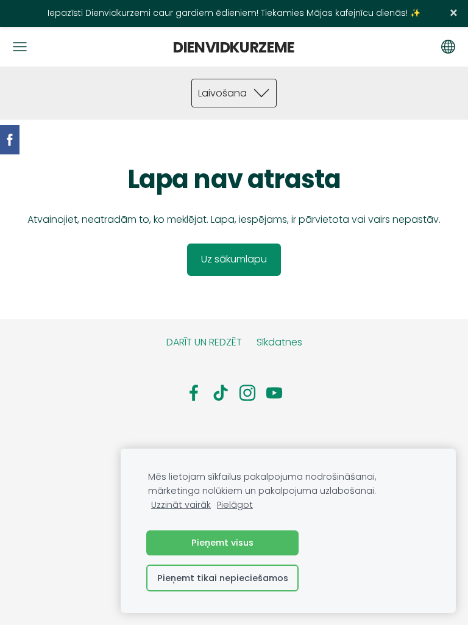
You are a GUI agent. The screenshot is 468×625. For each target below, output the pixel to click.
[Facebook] (194, 392)
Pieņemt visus (222, 542)
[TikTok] (220, 392)
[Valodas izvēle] (448, 46)
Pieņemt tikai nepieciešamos (222, 578)
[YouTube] (274, 392)
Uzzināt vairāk (181, 505)
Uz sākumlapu (234, 259)
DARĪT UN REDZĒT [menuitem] (204, 342)
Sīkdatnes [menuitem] (279, 342)
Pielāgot (235, 505)
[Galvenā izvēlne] (20, 46)
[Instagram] (247, 392)
